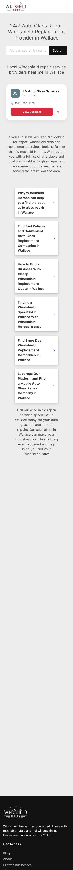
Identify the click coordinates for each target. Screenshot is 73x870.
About (7, 859)
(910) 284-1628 (25, 103)
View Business (31, 111)
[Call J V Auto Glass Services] (58, 112)
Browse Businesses (17, 865)
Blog (6, 853)
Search (58, 50)
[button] (64, 6)
